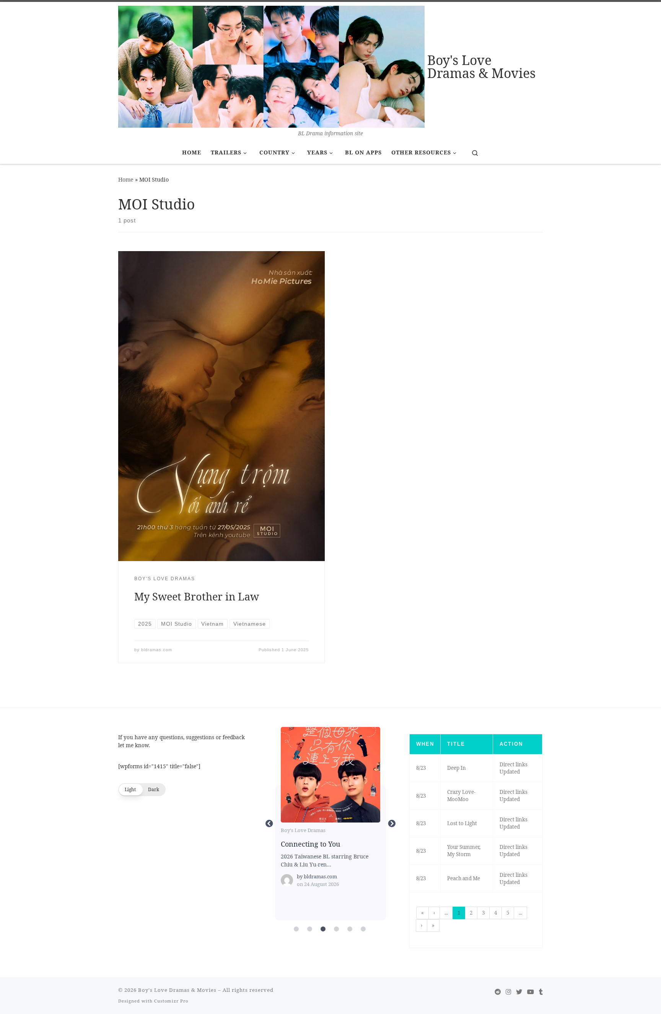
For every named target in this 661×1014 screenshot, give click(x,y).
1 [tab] (296, 929)
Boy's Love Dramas (303, 830)
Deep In (456, 767)
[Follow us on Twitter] (519, 992)
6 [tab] (363, 929)
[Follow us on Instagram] (508, 992)
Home (126, 179)
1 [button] (458, 912)
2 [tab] (309, 929)
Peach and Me (463, 878)
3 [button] (483, 912)
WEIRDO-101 (330, 774)
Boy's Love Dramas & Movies (177, 989)
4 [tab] (336, 929)
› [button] (421, 925)
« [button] (422, 912)
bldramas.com (156, 649)
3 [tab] (323, 929)
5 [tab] (349, 929)
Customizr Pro (171, 1001)
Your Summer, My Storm (463, 851)
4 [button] (495, 912)
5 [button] (507, 912)
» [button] (433, 925)
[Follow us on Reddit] (498, 992)
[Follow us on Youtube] (530, 992)
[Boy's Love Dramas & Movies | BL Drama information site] (271, 65)
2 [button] (471, 912)
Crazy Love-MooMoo (461, 795)
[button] (142, 789)
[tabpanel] (330, 824)
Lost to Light (462, 823)
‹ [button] (434, 912)
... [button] (446, 912)
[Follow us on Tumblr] (541, 992)
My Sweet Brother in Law (196, 596)
